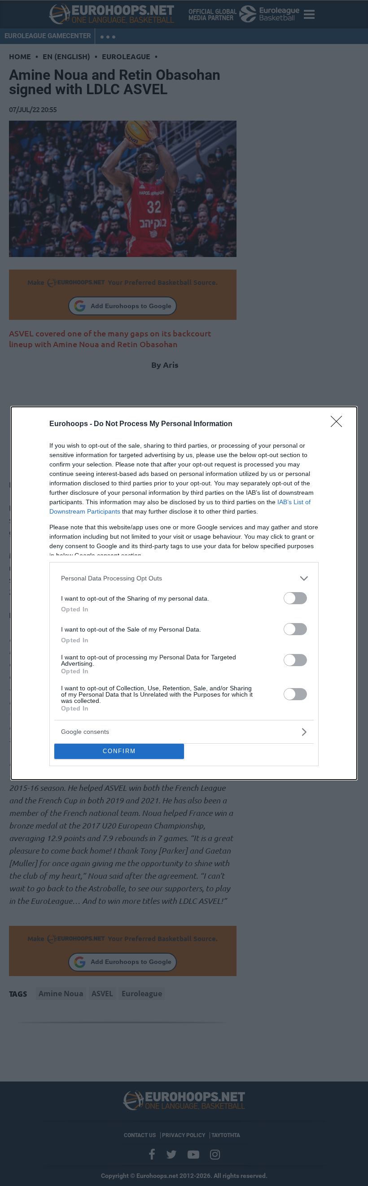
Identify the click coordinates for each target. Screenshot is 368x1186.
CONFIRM (119, 751)
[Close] (339, 424)
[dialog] (184, 593)
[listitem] (184, 578)
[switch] (295, 598)
